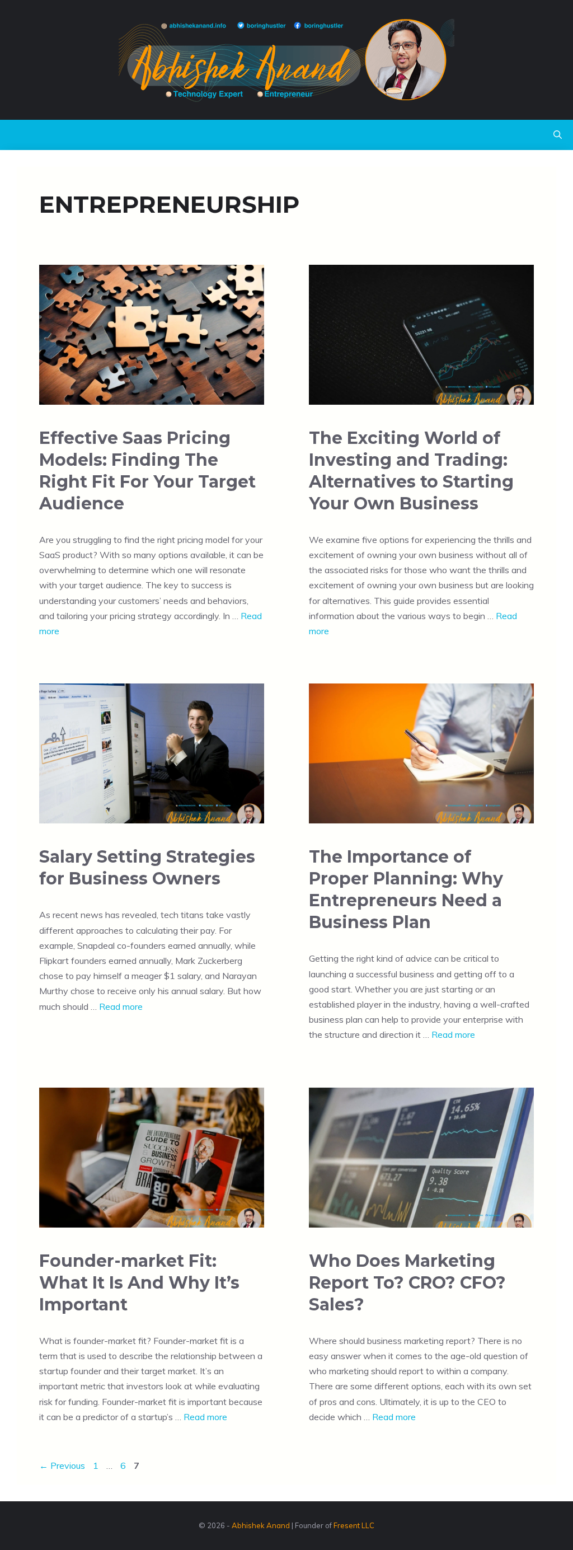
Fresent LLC (354, 1525)
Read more (121, 1006)
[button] (557, 135)
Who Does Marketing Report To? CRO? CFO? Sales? (407, 1283)
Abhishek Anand (261, 1525)
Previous (62, 1465)
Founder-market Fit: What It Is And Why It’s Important (139, 1283)
